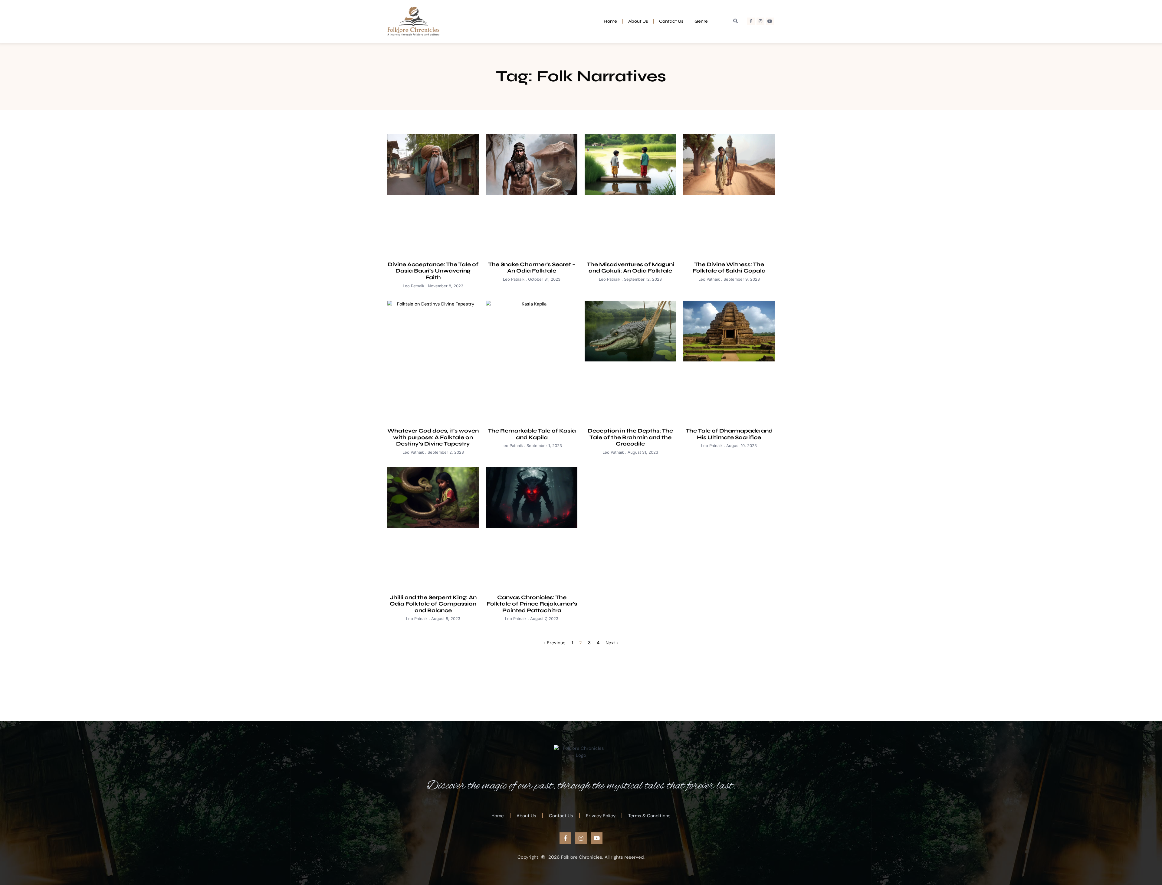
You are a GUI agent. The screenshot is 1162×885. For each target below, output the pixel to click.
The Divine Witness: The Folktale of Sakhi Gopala (729, 267)
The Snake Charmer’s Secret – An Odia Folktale (532, 267)
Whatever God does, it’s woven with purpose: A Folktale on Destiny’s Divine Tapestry (433, 437)
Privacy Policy (600, 816)
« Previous (554, 643)
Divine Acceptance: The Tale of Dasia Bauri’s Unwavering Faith (433, 271)
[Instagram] (760, 21)
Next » (612, 643)
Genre (701, 21)
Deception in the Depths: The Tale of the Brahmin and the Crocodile (630, 437)
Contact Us (671, 21)
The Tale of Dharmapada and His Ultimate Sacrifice (729, 434)
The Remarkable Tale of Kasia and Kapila (532, 434)
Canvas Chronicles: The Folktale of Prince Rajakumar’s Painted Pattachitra (532, 604)
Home (610, 21)
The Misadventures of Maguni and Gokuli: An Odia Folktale (630, 267)
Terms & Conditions (649, 816)
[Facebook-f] (751, 21)
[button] (735, 21)
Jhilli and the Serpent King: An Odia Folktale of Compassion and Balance (433, 604)
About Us (638, 21)
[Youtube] (770, 21)
